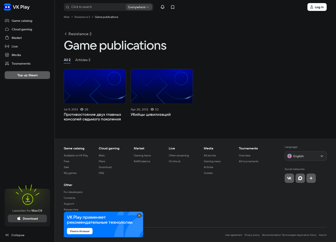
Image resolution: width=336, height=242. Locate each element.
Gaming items (142, 155)
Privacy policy (252, 234)
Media (208, 148)
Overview (244, 155)
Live (172, 148)
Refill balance (142, 161)
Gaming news (212, 161)
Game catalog (74, 148)
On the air (175, 161)
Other (68, 185)
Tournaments (248, 148)
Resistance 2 (80, 34)
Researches (71, 209)
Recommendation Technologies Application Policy (289, 234)
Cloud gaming (109, 148)
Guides (208, 173)
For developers (73, 192)
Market (139, 148)
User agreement (233, 234)
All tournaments (248, 161)
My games (70, 173)
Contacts (69, 198)
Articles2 (82, 60)
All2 (67, 60)
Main (102, 155)
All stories (210, 155)
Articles (208, 167)
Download (105, 167)
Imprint (323, 234)
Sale (66, 167)
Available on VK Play (76, 155)
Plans (102, 161)
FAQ (101, 173)
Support (69, 203)
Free (66, 161)
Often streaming (179, 155)
